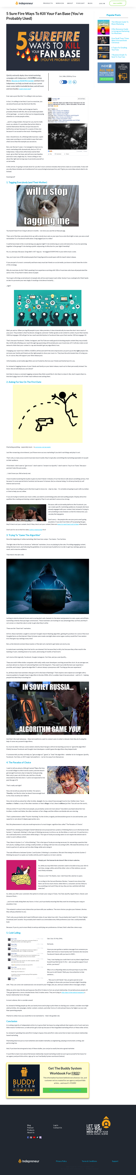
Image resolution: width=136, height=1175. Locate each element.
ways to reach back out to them (68, 524)
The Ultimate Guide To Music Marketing (120, 23)
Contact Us (57, 1128)
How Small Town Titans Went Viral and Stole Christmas (120, 40)
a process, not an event (42, 447)
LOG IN (102, 3)
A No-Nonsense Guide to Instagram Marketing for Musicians (120, 31)
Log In (55, 1125)
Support (115, 1161)
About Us (30, 1132)
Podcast (30, 1128)
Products (30, 1130)
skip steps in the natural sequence (73, 992)
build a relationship (35, 530)
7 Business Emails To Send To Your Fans (119, 56)
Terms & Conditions (89, 1161)
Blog (29, 1125)
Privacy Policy (61, 1161)
